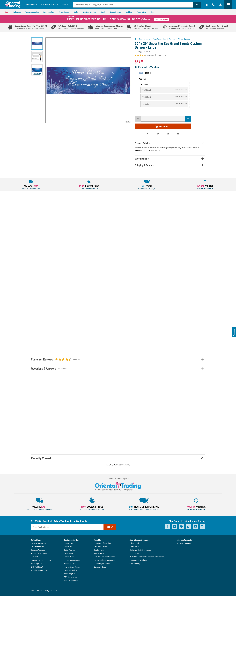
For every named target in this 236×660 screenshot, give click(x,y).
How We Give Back (101, 546)
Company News (100, 567)
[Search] (197, 5)
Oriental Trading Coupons (41, 560)
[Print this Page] (177, 133)
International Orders (72, 567)
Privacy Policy (135, 543)
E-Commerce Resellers (138, 560)
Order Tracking (69, 550)
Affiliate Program (100, 553)
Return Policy (69, 557)
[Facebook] (167, 526)
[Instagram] (202, 526)
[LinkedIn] (174, 526)
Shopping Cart (69, 563)
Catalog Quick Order (39, 543)
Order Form (68, 553)
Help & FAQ (68, 546)
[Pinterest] (181, 526)
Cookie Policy (135, 563)
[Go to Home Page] (136, 39)
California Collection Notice (140, 550)
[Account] (220, 4)
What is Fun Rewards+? (39, 570)
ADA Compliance (70, 577)
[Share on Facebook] (148, 133)
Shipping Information (72, 560)
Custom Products (184, 543)
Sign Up (110, 527)
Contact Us (68, 543)
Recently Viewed (41, 458)
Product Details (142, 143)
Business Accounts (38, 550)
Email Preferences (71, 580)
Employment (98, 550)
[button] (88, 80)
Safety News (134, 553)
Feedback (234, 332)
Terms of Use (134, 546)
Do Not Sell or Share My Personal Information (147, 557)
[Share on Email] (167, 133)
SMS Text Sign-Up (37, 567)
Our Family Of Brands (102, 563)
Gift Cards (34, 557)
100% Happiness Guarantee (104, 560)
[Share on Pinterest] (158, 133)
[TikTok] (188, 526)
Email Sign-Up (36, 563)
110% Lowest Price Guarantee (105, 557)
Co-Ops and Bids (37, 546)
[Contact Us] (213, 4)
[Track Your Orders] (207, 4)
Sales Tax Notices (70, 570)
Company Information (102, 543)
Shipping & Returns (144, 165)
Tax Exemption (69, 573)
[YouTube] (195, 526)
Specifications (142, 158)
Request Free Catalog (39, 553)
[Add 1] (188, 119)
